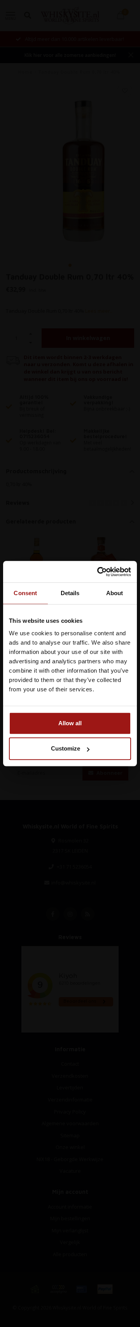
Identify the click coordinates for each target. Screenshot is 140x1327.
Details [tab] (70, 593)
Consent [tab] (25, 593)
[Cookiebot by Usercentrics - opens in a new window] (98, 572)
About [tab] (114, 593)
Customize (65, 748)
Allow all (70, 723)
